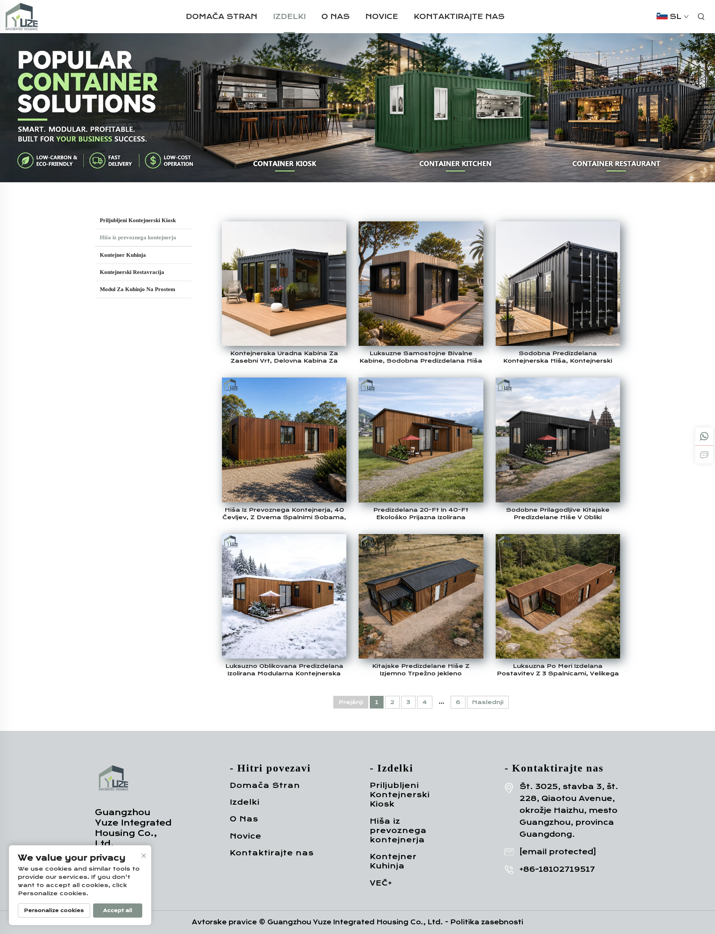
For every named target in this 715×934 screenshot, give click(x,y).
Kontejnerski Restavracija (132, 272)
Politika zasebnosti (486, 922)
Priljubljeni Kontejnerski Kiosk (138, 220)
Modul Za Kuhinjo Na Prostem (137, 289)
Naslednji (487, 702)
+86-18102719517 (557, 869)
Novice (381, 16)
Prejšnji (351, 702)
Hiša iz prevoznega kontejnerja (138, 237)
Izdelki (289, 16)
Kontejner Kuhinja (123, 255)
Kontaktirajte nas (459, 16)
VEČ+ (381, 883)
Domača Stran (221, 16)
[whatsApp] (704, 436)
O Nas (335, 16)
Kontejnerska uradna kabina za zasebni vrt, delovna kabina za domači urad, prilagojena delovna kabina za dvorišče (284, 357)
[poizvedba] (704, 454)
